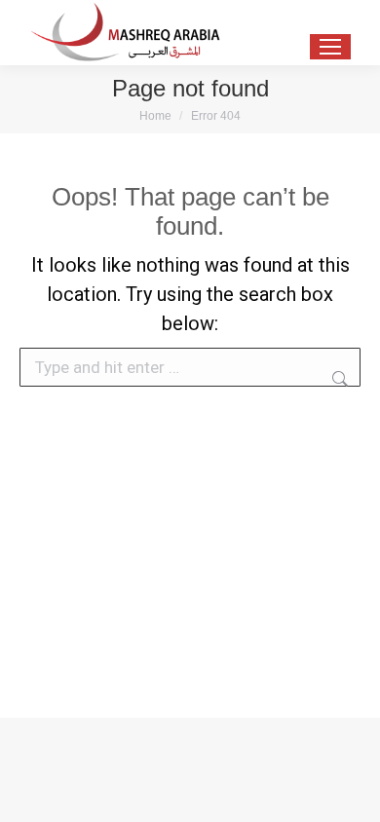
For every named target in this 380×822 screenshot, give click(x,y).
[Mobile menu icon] (330, 46)
